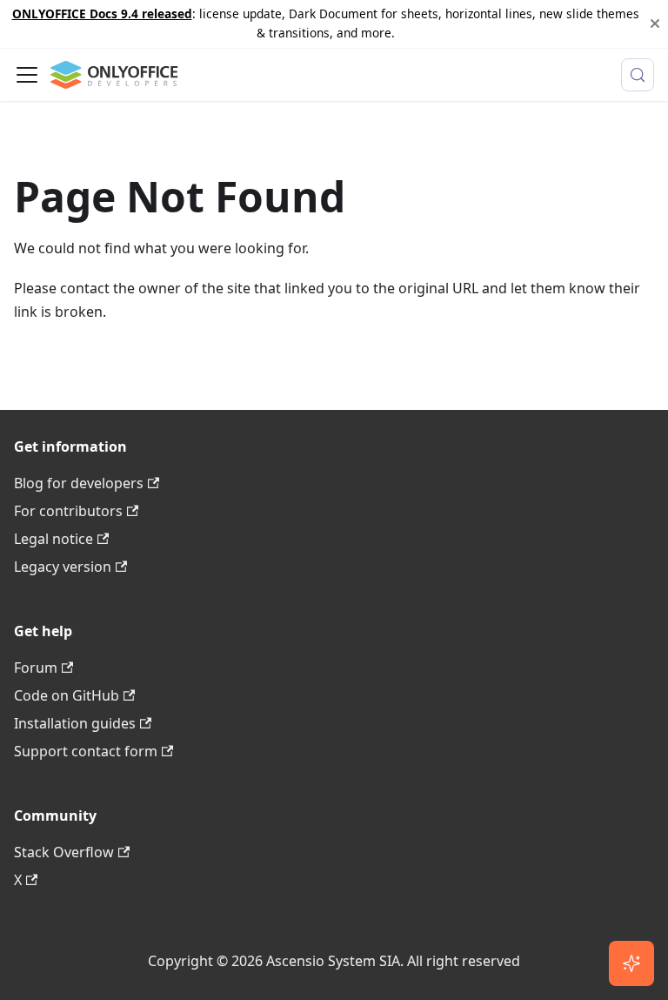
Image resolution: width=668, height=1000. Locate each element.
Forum (35, 667)
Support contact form (85, 751)
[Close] (655, 24)
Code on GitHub (66, 695)
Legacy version (62, 566)
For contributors (68, 510)
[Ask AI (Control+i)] (631, 963)
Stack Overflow (64, 852)
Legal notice (53, 538)
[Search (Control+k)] (637, 74)
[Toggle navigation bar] (27, 75)
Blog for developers (79, 483)
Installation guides (75, 723)
